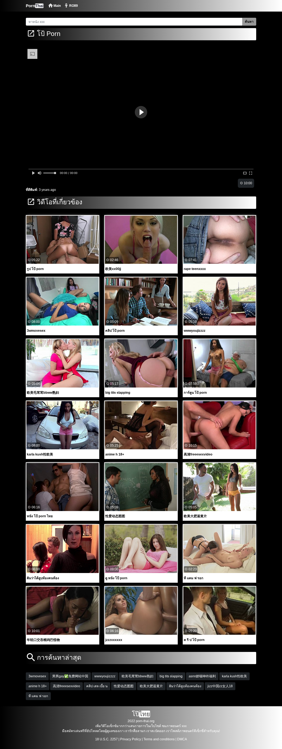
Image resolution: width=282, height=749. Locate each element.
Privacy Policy (130, 739)
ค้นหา (249, 21)
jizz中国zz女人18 (220, 686)
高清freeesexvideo (66, 686)
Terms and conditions (159, 739)
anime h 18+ (37, 686)
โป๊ (141, 714)
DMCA (182, 739)
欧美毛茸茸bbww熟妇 (137, 676)
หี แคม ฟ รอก (38, 696)
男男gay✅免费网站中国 (70, 676)
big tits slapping (171, 676)
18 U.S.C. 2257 (106, 739)
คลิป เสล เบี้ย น (97, 686)
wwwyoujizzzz (104, 676)
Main (57, 5)
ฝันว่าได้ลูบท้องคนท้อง (185, 686)
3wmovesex (37, 676)
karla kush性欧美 (234, 676)
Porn (35, 6)
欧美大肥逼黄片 (151, 686)
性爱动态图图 (124, 686)
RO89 (73, 5)
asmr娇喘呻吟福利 (202, 676)
